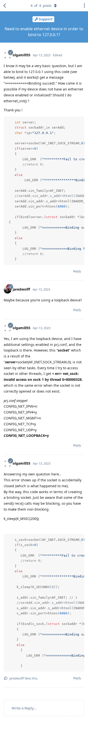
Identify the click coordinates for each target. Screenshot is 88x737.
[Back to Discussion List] (5, 5)
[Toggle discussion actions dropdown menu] (83, 5)
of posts (41, 5)
